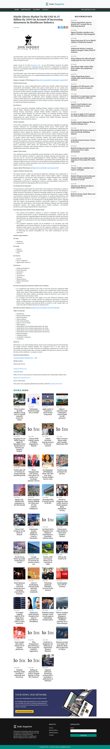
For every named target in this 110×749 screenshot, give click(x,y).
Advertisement (53, 732)
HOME (17, 9)
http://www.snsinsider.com (21, 377)
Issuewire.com (35, 65)
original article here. (56, 383)
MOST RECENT (26, 9)
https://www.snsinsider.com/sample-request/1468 (52, 80)
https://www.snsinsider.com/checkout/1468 (45, 308)
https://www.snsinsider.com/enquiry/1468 (45, 168)
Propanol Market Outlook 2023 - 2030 (25, 358)
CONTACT (45, 9)
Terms (51, 728)
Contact (51, 735)
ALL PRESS (36, 9)
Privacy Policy (53, 730)
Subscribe (83, 735)
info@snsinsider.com (20, 368)
